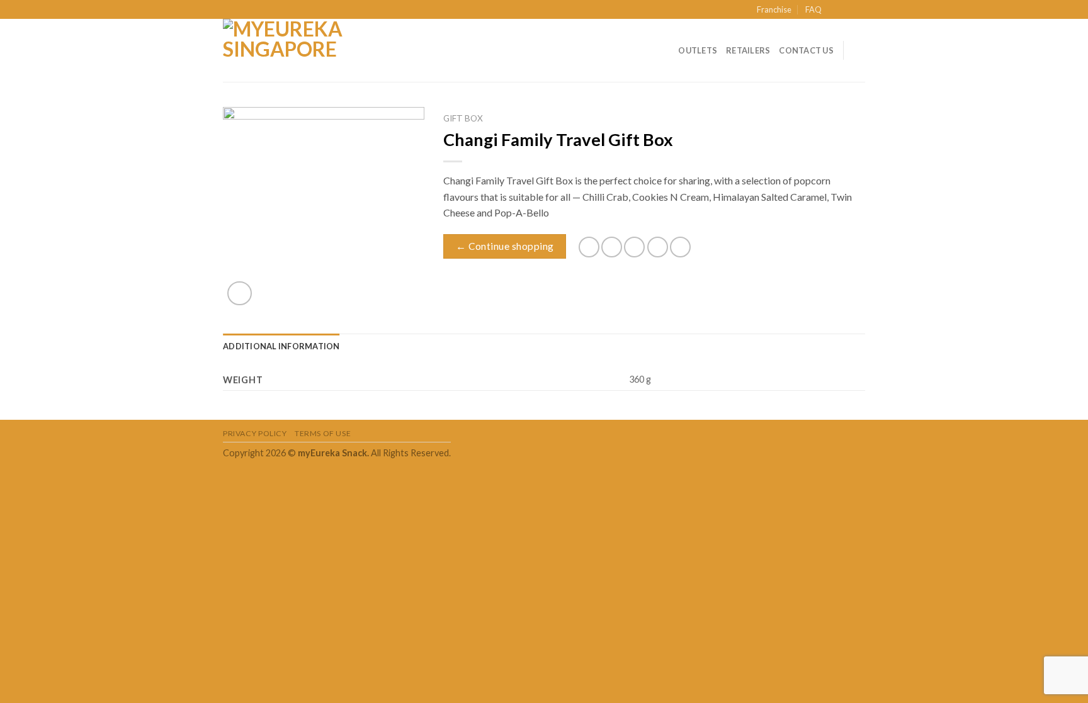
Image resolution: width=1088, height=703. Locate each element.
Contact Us (806, 50)
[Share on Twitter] (611, 247)
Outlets (697, 50)
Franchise (774, 9)
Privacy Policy (255, 433)
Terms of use (323, 433)
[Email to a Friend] (634, 247)
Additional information (281, 346)
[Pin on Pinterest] (657, 247)
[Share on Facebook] (589, 247)
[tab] (281, 346)
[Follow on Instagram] (847, 10)
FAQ (813, 9)
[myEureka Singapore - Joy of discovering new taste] (286, 50)
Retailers (748, 50)
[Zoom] (239, 293)
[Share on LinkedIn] (680, 247)
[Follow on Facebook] (835, 10)
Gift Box (463, 118)
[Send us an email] (859, 10)
